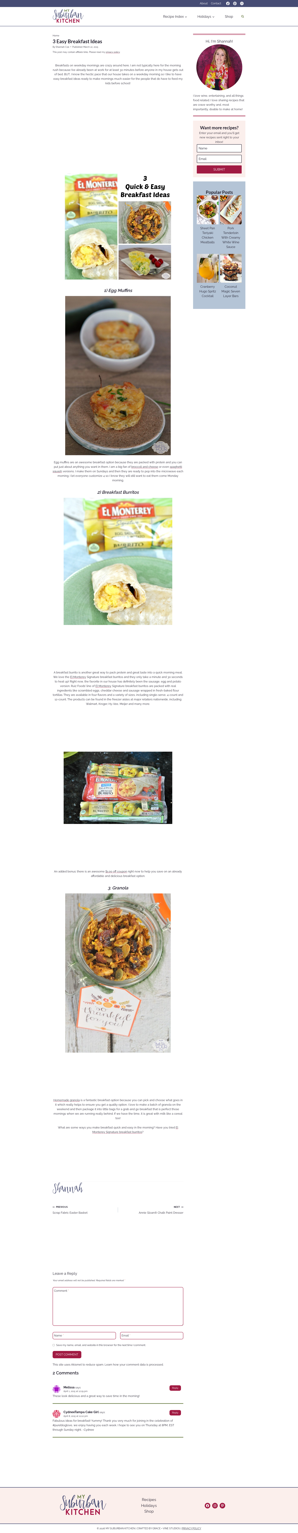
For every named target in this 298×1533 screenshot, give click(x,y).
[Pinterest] (234, 3)
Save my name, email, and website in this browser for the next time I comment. (101, 1345)
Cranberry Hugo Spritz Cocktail (207, 291)
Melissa (68, 1387)
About (204, 3)
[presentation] (207, 209)
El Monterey (78, 677)
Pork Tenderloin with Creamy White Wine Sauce (230, 237)
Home (56, 35)
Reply (175, 1388)
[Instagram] (241, 3)
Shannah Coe (62, 47)
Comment (61, 1290)
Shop (229, 16)
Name (59, 1335)
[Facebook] (227, 3)
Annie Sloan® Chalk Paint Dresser (161, 1210)
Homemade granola (66, 1100)
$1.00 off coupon (116, 871)
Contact (216, 3)
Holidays (149, 1505)
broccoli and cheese (144, 466)
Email (126, 1335)
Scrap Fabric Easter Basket (70, 1210)
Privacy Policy (191, 1528)
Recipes (149, 1499)
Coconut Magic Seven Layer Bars (230, 291)
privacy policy (113, 52)
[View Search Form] (242, 16)
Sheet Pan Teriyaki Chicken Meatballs (207, 235)
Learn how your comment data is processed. (134, 1364)
